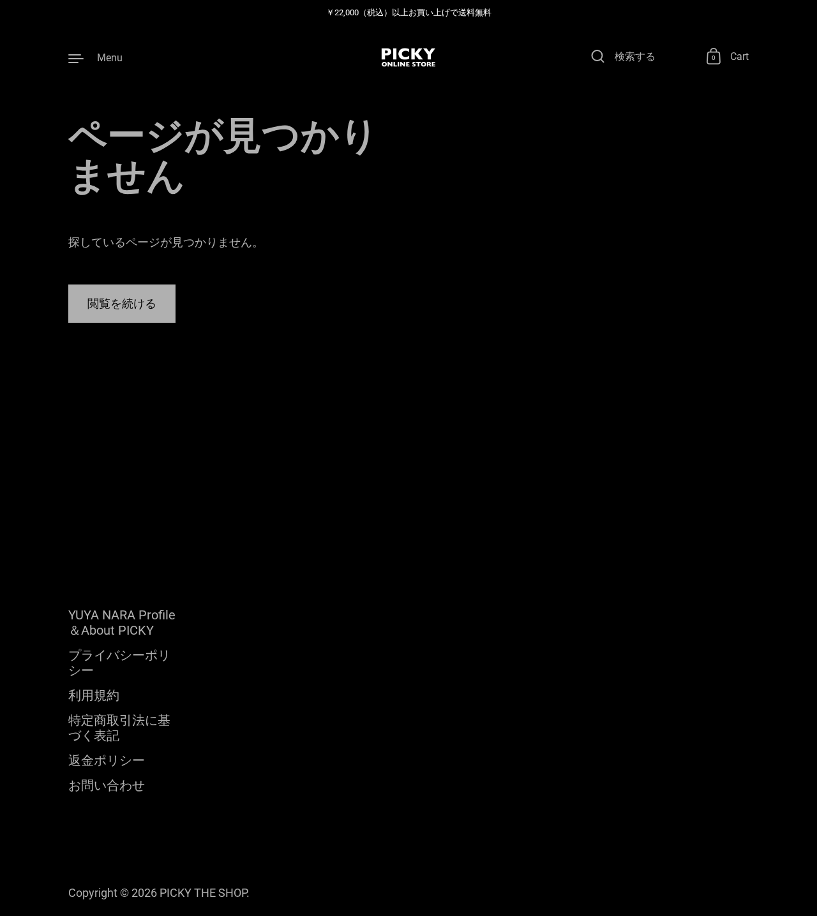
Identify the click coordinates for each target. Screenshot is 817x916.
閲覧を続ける (121, 303)
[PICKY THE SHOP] (408, 57)
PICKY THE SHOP (203, 892)
